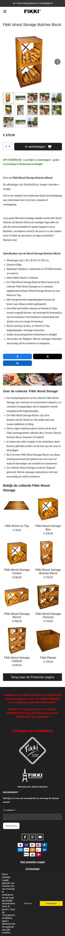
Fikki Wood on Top (17, 525)
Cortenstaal (32, 868)
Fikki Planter (48, 657)
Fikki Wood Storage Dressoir (48, 615)
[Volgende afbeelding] (57, 62)
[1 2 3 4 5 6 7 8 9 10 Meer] (8, 146)
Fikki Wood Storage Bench (17, 615)
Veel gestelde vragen (32, 861)
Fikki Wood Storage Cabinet (17, 659)
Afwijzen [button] (28, 903)
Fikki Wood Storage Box (48, 527)
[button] (8, 98)
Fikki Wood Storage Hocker (17, 571)
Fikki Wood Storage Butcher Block (48, 571)
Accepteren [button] (51, 903)
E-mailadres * (9, 810)
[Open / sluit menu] (5, 11)
